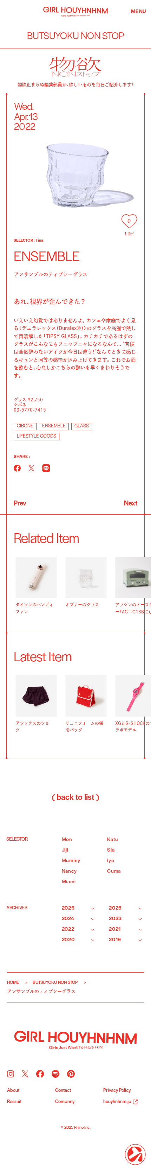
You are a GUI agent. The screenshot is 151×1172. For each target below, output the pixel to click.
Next (130, 503)
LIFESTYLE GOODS (36, 436)
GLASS (81, 426)
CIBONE (25, 426)
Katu (112, 839)
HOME (13, 982)
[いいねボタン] (129, 221)
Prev (20, 503)
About (13, 1090)
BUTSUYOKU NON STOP (55, 982)
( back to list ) (75, 798)
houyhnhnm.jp (117, 1102)
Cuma (114, 871)
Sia (110, 850)
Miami (69, 882)
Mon (67, 839)
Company (64, 1102)
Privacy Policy (117, 1090)
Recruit (14, 1102)
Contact (63, 1090)
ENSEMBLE (54, 426)
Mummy (71, 861)
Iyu (110, 861)
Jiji (65, 850)
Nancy (69, 871)
